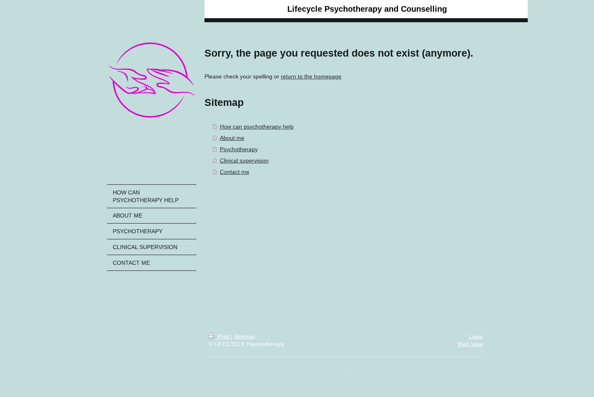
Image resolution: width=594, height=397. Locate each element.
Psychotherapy (239, 149)
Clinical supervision (244, 160)
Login (476, 336)
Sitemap (244, 336)
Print (223, 336)
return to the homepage (311, 76)
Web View (470, 344)
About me (232, 138)
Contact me (234, 172)
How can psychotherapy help (257, 126)
